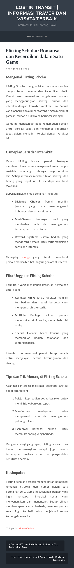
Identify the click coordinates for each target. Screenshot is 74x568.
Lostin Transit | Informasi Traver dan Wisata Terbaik (37, 12)
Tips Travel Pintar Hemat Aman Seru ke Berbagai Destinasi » (38, 558)
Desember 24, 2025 (17, 69)
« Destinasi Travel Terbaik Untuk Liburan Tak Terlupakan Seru (33, 546)
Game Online (26, 528)
